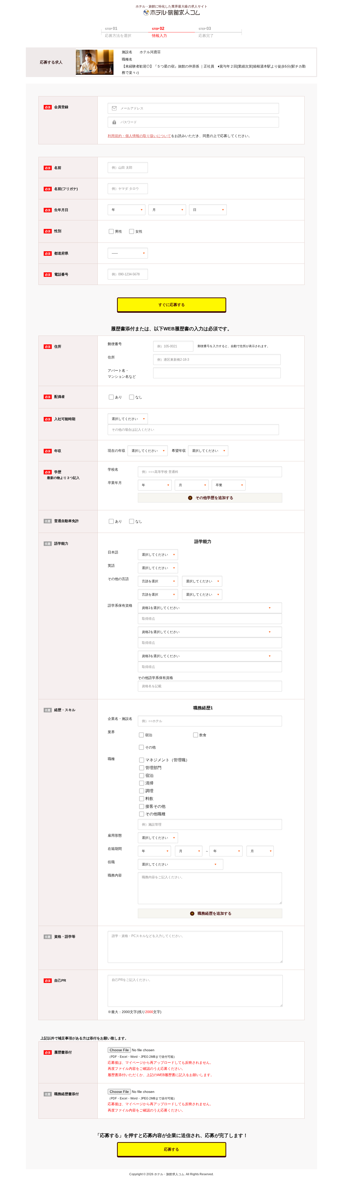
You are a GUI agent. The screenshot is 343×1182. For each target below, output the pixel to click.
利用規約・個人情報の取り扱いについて (139, 136)
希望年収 (179, 451)
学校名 (113, 469)
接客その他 (155, 806)
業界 (111, 732)
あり (118, 397)
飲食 (202, 735)
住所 (111, 357)
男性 (118, 231)
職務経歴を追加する (215, 913)
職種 (111, 759)
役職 (111, 862)
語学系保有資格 (120, 605)
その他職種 (155, 814)
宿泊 (148, 735)
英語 (111, 566)
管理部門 (153, 768)
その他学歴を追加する (214, 497)
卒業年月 (115, 483)
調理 (149, 791)
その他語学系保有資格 (155, 678)
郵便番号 (115, 344)
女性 (138, 231)
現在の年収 (116, 451)
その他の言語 (118, 579)
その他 (150, 747)
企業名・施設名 (120, 719)
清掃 (149, 783)
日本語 (113, 552)
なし (138, 397)
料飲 (149, 798)
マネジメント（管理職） (167, 760)
